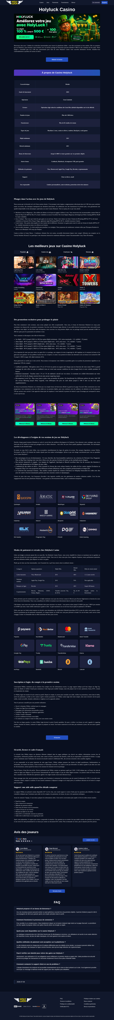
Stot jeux (88, 252)
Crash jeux (67, 252)
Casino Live (44, 252)
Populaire (23, 252)
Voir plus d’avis (57, 891)
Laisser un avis (90, 840)
